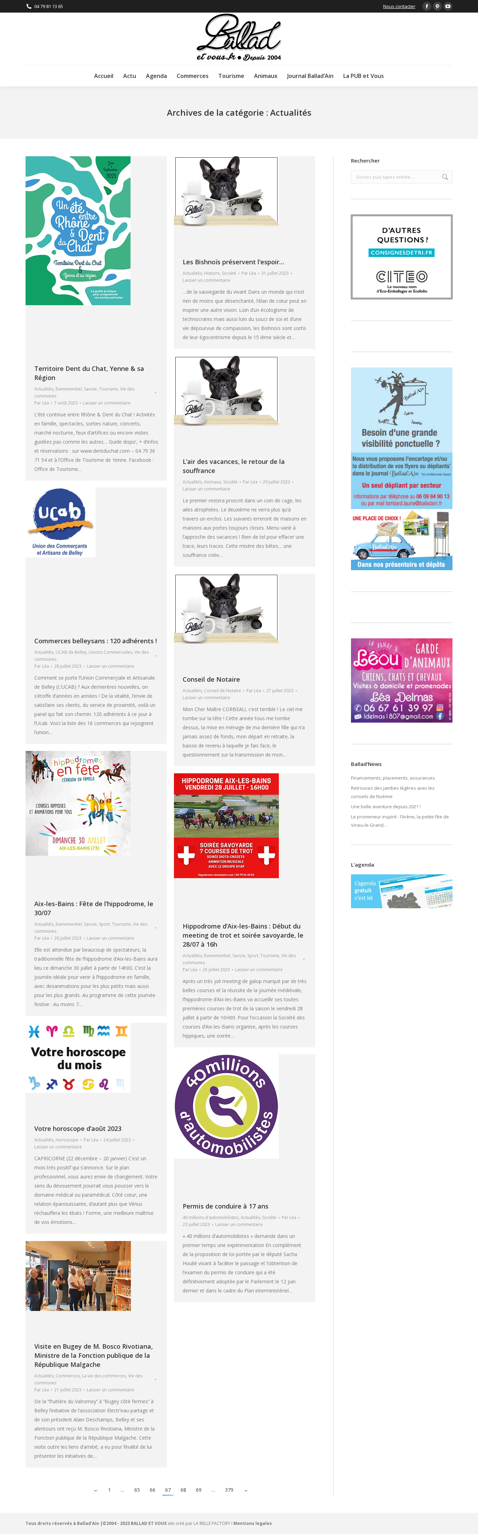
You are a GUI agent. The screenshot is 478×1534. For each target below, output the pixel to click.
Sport (104, 924)
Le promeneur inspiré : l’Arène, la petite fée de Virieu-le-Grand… (400, 820)
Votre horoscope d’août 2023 (77, 1128)
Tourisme (108, 389)
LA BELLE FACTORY (212, 1523)
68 (183, 1489)
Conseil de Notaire (211, 679)
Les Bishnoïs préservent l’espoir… (233, 262)
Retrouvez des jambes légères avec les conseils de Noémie (393, 792)
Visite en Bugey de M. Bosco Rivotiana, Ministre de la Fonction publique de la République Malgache (93, 1355)
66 (152, 1489)
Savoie (90, 389)
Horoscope (67, 1140)
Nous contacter (399, 6)
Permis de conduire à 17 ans (225, 1206)
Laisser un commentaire (107, 403)
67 (168, 1489)
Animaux (212, 482)
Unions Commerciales (110, 652)
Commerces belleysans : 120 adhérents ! (95, 641)
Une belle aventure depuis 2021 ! (386, 806)
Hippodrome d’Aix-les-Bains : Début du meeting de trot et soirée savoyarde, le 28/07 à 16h (243, 935)
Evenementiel (69, 389)
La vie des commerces (104, 1376)
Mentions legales (252, 1523)
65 (137, 1489)
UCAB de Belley (71, 652)
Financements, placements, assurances (393, 778)
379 (229, 1489)
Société (229, 273)
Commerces (68, 1376)
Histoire (212, 273)
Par (41, 403)
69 (199, 1489)
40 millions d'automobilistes (211, 1217)
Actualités (44, 389)
